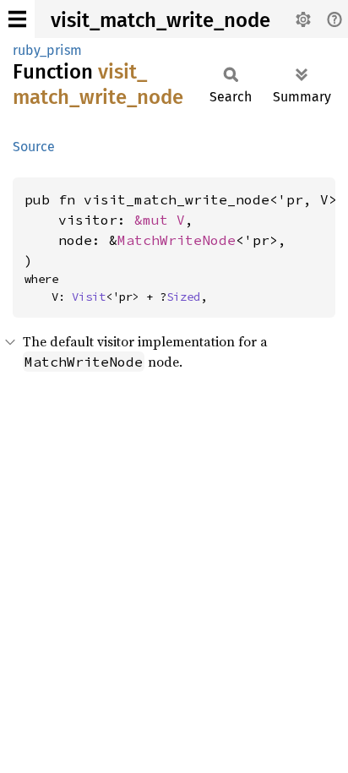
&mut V (159, 219)
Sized (183, 296)
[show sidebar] (17, 19)
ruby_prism (47, 50)
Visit (89, 296)
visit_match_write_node (160, 20)
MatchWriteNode (176, 239)
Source (34, 147)
